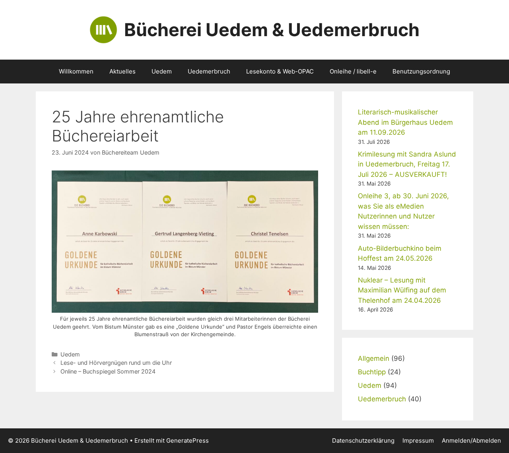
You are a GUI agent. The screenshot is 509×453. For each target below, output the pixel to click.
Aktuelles (122, 71)
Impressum (418, 440)
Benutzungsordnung (421, 71)
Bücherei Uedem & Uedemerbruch (272, 30)
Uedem (162, 71)
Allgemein (373, 358)
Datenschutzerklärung (363, 440)
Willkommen (76, 71)
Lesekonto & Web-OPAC (280, 71)
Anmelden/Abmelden (471, 440)
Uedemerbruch (209, 71)
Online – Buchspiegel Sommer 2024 (107, 371)
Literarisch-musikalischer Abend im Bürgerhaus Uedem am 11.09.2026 (405, 122)
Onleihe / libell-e (353, 71)
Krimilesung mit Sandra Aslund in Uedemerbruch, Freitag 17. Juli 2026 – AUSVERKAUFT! (407, 164)
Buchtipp (372, 372)
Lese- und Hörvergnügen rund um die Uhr (116, 362)
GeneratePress (187, 440)
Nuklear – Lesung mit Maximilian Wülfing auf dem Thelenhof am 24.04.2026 (402, 290)
